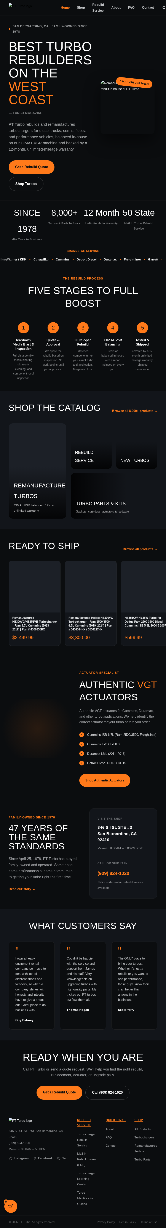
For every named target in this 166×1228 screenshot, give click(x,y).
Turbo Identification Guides (85, 1198)
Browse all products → (140, 549)
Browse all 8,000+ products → (134, 411)
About (116, 7)
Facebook (45, 1158)
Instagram (21, 1158)
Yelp (63, 1158)
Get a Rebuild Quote (31, 167)
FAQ (131, 7)
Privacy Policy (106, 1222)
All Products (142, 1129)
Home (65, 7)
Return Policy (127, 1222)
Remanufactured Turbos (145, 1148)
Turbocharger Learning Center (86, 1178)
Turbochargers (144, 1137)
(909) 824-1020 (113, 873)
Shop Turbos (26, 184)
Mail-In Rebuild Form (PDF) (86, 1159)
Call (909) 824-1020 (107, 1092)
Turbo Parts (142, 1159)
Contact (148, 7)
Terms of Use (148, 1222)
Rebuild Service (98, 7)
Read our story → (22, 889)
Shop (81, 7)
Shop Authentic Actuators (104, 780)
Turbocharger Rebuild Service (86, 1139)
